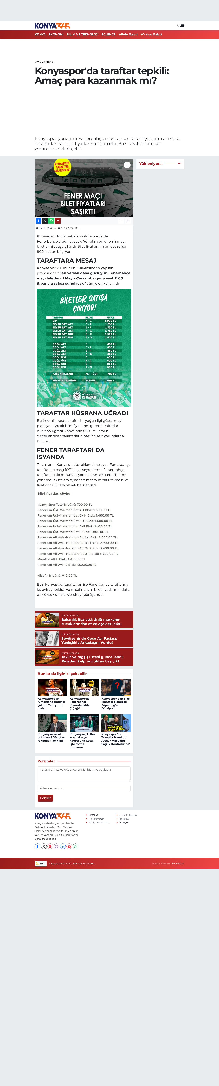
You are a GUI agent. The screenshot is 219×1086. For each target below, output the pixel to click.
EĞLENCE (108, 34)
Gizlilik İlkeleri (128, 815)
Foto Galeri (129, 34)
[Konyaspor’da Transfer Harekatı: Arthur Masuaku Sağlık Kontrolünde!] (116, 723)
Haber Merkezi (47, 228)
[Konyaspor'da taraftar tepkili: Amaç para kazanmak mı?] (84, 187)
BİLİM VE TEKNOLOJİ (83, 34)
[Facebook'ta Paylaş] (38, 221)
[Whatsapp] (75, 846)
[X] (44, 846)
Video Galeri (152, 34)
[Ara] (179, 25)
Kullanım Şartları (99, 822)
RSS (42, 863)
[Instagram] (56, 846)
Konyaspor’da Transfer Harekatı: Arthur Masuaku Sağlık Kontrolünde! (115, 739)
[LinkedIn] (63, 846)
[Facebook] (37, 846)
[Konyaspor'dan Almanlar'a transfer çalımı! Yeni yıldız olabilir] (52, 687)
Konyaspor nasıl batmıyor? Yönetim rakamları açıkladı (51, 737)
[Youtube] (69, 846)
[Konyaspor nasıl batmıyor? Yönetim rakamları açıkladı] (52, 723)
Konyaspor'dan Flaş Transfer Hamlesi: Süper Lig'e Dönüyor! (115, 703)
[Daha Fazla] (58, 221)
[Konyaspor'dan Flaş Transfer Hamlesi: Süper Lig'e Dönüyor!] (116, 687)
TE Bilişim (178, 863)
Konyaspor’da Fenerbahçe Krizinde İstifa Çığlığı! (80, 703)
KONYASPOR (44, 62)
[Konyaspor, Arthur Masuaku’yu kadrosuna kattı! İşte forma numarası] (84, 723)
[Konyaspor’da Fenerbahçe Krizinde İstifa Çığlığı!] (84, 687)
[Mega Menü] (182, 25)
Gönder (45, 798)
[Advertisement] (109, 111)
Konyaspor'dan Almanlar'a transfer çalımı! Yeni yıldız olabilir (51, 703)
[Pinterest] (50, 846)
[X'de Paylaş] (45, 221)
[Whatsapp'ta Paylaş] (51, 221)
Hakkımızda (96, 818)
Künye (124, 822)
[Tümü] (179, 163)
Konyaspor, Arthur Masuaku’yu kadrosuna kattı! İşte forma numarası (83, 741)
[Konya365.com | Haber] (52, 25)
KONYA (40, 34)
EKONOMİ (56, 34)
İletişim (124, 818)
